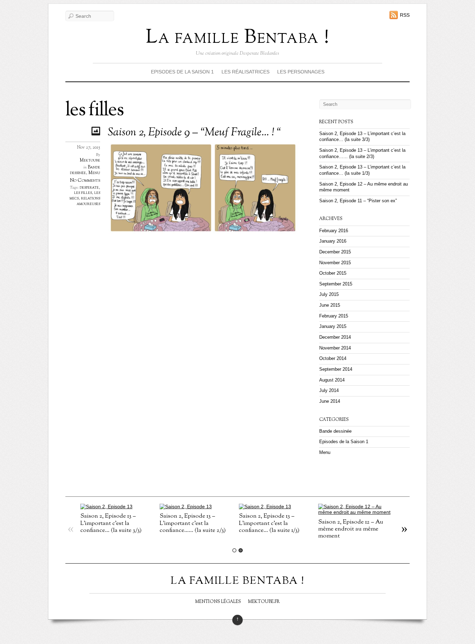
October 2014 (332, 358)
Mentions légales (218, 602)
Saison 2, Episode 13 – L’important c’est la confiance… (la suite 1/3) (269, 523)
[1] (234, 550)
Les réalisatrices (245, 71)
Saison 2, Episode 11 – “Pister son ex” (358, 200)
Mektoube (90, 160)
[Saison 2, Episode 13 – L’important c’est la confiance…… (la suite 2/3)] (186, 506)
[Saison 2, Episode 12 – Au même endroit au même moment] (356, 512)
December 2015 (335, 252)
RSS (405, 15)
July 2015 (329, 294)
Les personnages (300, 71)
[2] (241, 550)
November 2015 (335, 262)
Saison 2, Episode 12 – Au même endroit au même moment (350, 529)
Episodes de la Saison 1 (182, 71)
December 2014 (335, 337)
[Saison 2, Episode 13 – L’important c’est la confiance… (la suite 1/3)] (265, 506)
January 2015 (332, 326)
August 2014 (332, 380)
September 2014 (335, 369)
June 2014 (329, 401)
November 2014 (335, 348)
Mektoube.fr (264, 602)
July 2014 (329, 390)
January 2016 (332, 241)
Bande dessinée (85, 170)
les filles (83, 193)
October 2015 (332, 273)
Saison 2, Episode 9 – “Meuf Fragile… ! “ (194, 133)
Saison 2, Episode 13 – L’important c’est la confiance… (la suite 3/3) (111, 523)
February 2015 (333, 316)
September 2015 (335, 284)
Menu (94, 173)
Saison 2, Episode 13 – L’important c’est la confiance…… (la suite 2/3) (193, 523)
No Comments (85, 180)
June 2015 (329, 305)
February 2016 (333, 230)
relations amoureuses (88, 201)
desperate (89, 187)
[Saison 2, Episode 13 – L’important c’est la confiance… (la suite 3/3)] (106, 506)
